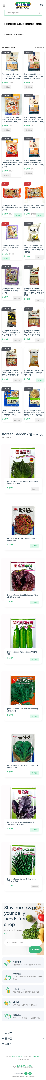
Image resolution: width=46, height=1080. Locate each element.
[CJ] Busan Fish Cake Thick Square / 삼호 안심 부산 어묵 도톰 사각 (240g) (34, 119)
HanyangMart (17, 1057)
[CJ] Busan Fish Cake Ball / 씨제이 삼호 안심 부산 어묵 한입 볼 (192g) (33, 76)
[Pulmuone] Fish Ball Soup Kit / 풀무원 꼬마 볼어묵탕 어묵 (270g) (11, 412)
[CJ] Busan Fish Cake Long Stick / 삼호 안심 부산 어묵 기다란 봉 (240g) (11, 76)
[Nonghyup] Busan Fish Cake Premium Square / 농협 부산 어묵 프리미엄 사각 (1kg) (34, 248)
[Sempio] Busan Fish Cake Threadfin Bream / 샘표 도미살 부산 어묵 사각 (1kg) (34, 292)
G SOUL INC (35, 1057)
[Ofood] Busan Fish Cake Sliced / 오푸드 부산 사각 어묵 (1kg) (34, 372)
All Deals (6, 437)
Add (19, 215)
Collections (19, 35)
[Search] (39, 12)
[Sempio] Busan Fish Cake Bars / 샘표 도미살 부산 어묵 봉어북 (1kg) (33, 333)
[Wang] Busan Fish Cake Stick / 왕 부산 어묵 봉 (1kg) (34, 207)
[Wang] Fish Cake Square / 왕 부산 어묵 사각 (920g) (12, 207)
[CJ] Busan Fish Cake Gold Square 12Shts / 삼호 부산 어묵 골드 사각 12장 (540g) (12, 163)
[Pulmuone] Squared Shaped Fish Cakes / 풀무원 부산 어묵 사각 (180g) (34, 412)
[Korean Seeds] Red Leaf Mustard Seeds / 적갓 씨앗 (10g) (20, 823)
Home (9, 35)
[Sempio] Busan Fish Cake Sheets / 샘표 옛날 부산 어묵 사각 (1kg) (11, 333)
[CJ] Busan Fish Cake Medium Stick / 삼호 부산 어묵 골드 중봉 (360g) (11, 119)
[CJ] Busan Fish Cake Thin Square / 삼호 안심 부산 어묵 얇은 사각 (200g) (34, 162)
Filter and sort (10, 47)
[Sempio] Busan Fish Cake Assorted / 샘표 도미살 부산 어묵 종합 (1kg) (12, 372)
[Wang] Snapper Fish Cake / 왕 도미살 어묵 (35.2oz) (10, 247)
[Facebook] (25, 1073)
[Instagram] (30, 1073)
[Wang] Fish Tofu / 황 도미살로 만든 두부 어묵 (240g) (11, 291)
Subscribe (35, 949)
